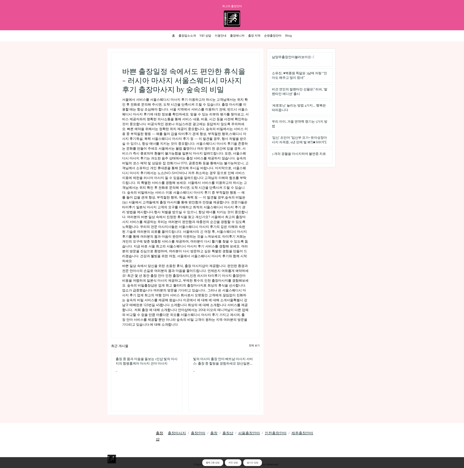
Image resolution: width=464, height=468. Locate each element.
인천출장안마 (276, 432)
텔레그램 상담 (212, 462)
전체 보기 (254, 345)
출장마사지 (177, 432)
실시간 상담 (252, 462)
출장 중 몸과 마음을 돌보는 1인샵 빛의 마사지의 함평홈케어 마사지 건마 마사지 (146, 361)
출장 (214, 432)
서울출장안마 (249, 432)
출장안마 (198, 432)
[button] (254, 35)
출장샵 (227, 432)
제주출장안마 (302, 432)
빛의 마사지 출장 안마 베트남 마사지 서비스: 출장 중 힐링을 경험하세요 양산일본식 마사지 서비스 (223, 361)
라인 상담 (233, 462)
